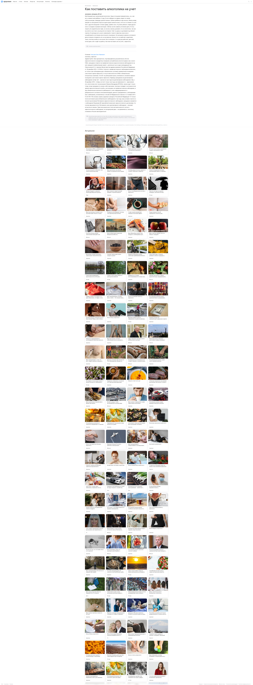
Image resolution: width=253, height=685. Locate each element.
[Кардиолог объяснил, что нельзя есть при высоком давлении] (116, 376)
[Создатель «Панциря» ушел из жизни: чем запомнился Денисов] (158, 461)
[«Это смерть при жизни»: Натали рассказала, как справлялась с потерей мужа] (95, 524)
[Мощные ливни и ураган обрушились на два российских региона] (137, 313)
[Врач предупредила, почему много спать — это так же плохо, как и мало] (116, 292)
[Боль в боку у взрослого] (95, 629)
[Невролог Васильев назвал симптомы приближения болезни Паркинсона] (137, 250)
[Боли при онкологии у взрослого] (158, 418)
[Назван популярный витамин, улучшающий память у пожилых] (158, 165)
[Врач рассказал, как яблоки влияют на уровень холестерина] (116, 165)
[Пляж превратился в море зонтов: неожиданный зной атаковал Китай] (137, 587)
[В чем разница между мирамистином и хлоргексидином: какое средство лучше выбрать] (158, 482)
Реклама (11, 684)
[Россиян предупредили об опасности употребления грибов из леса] (116, 566)
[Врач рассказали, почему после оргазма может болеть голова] (95, 208)
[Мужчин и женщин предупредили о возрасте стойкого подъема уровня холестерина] (116, 608)
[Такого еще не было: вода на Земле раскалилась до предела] (137, 566)
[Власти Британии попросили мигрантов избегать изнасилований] (116, 229)
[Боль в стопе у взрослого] (137, 650)
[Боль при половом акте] (158, 440)
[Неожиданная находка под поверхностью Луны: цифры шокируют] (137, 672)
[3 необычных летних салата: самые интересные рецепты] (158, 566)
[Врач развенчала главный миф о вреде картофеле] (95, 397)
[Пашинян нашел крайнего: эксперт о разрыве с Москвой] (158, 629)
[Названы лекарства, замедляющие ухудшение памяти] (158, 313)
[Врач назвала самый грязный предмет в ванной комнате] (116, 186)
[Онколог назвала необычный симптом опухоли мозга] (95, 461)
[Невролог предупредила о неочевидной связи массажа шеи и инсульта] (95, 334)
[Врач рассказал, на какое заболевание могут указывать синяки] (116, 334)
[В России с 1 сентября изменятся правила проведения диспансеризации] (116, 503)
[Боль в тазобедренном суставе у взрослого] (137, 186)
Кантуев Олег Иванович (98, 54)
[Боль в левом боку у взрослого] (137, 461)
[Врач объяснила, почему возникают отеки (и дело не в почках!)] (158, 650)
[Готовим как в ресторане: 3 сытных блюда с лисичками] (95, 650)
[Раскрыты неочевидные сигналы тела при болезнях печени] (116, 208)
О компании (6, 684)
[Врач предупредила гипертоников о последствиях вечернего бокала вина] (137, 440)
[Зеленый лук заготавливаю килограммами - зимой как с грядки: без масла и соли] (137, 482)
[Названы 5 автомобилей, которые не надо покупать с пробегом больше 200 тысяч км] (116, 482)
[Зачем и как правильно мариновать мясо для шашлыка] (95, 672)
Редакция (201, 684)
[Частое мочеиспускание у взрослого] (158, 503)
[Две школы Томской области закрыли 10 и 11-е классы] (95, 587)
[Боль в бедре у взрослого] (158, 524)
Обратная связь (222, 684)
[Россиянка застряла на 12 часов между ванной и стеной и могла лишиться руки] (158, 608)
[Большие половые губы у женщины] (116, 144)
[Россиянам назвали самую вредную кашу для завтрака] (158, 397)
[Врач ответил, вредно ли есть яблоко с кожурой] (158, 229)
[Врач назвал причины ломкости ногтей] (95, 608)
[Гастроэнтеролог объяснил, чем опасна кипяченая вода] (95, 165)
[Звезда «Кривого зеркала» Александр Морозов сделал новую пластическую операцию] (95, 186)
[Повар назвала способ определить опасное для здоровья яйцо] (158, 208)
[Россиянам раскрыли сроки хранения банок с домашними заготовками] (158, 292)
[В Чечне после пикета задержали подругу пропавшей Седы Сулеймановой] (158, 144)
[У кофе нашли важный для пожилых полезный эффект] (137, 208)
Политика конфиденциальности (245, 684)
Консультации (88, 5)
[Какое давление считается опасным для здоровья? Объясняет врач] (137, 144)
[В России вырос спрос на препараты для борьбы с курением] (116, 545)
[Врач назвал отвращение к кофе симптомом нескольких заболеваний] (137, 397)
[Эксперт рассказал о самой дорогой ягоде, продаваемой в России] (158, 271)
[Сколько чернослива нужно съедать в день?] (116, 250)
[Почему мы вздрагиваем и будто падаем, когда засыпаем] (137, 524)
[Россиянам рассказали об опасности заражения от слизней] (95, 418)
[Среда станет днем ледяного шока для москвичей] (116, 271)
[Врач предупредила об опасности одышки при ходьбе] (95, 566)
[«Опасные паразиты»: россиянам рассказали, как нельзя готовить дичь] (158, 376)
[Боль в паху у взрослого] (116, 313)
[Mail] (2, 1)
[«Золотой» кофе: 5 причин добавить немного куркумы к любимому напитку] (158, 250)
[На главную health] (7, 1)
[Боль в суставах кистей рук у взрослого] (95, 440)
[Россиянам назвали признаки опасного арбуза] (137, 545)
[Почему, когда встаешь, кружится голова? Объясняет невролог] (137, 165)
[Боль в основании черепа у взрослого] (137, 292)
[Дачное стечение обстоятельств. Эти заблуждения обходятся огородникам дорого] (116, 355)
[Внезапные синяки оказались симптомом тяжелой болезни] (95, 250)
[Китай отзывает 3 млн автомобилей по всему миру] (116, 397)
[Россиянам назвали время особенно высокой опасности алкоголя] (137, 503)
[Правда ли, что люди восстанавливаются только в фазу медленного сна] (137, 271)
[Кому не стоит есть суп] (137, 376)
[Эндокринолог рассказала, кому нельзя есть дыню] (116, 418)
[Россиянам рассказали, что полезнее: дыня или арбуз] (116, 672)
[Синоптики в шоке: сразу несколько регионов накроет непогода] (116, 587)
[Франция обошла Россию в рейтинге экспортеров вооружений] (116, 440)
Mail (2, 684)
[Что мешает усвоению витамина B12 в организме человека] (137, 418)
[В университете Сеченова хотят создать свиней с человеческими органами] (137, 355)
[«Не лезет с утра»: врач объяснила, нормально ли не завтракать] (95, 482)
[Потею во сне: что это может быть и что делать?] (95, 545)
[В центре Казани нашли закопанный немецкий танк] (95, 229)
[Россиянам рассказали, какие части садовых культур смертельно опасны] (158, 355)
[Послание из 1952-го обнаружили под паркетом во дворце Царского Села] (95, 144)
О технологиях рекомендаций (231, 684)
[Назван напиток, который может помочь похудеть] (95, 503)
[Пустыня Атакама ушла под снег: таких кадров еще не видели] (116, 650)
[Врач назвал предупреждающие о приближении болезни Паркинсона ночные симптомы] (137, 629)
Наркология (95, 5)
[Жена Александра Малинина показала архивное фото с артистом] (116, 629)
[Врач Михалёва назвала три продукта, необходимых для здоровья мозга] (137, 229)
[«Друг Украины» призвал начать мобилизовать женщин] (137, 334)
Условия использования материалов (211, 684)
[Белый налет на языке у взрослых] (116, 461)
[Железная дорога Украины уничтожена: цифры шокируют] (158, 334)
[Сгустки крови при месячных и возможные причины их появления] (158, 672)
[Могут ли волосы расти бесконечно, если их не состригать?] (158, 587)
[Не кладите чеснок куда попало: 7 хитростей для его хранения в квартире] (95, 376)
